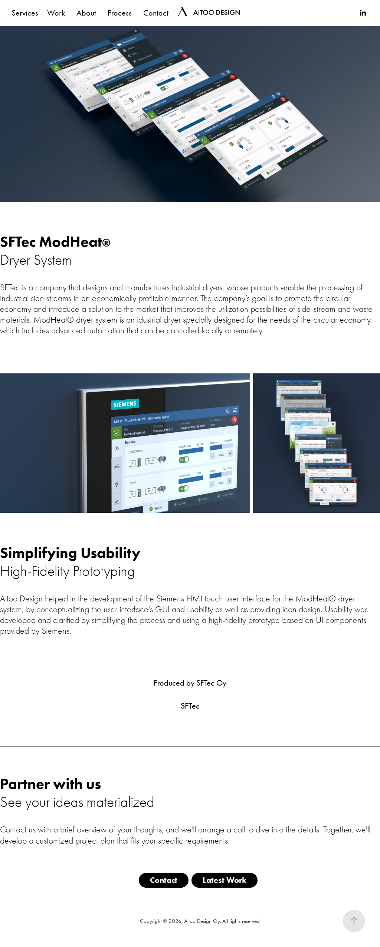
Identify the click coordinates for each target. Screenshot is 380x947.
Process (120, 13)
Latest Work (224, 880)
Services (25, 13)
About (86, 13)
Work (56, 13)
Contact (155, 13)
